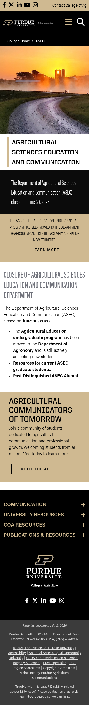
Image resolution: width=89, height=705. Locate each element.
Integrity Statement (26, 663)
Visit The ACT (36, 469)
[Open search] (81, 23)
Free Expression (54, 663)
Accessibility (17, 653)
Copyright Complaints (59, 668)
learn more (45, 249)
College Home (18, 41)
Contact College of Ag (69, 5)
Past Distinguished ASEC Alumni (45, 376)
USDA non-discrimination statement (52, 658)
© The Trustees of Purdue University (43, 648)
